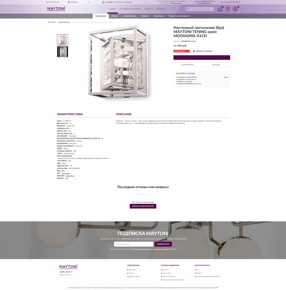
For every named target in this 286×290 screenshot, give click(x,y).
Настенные (66, 173)
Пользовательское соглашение (173, 280)
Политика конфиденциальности (208, 276)
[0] (235, 9)
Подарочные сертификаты (179, 16)
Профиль (145, 16)
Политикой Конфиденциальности (142, 249)
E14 (66, 178)
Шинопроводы (130, 16)
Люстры (115, 16)
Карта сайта (166, 273)
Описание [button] (216, 65)
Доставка (132, 270)
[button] (204, 3)
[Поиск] (188, 9)
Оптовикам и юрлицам (130, 9)
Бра (63, 171)
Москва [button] (191, 73)
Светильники (101, 16)
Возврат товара (134, 276)
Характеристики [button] (188, 65)
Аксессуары (158, 16)
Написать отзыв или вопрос (143, 206)
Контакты (161, 9)
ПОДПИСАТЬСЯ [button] (163, 244)
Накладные (70, 176)
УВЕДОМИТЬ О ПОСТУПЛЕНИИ (201, 57)
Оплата (131, 273)
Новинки (149, 9)
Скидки (199, 273)
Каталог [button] (112, 9)
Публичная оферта (169, 276)
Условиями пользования (162, 249)
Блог (198, 270)
